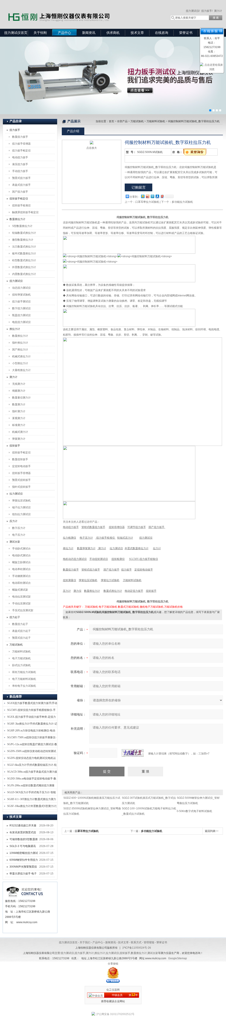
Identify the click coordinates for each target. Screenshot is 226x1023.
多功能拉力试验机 (182, 201)
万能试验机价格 (173, 606)
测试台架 (14, 541)
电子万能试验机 (21, 658)
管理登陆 (149, 942)
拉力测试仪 (16, 493)
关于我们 (85, 942)
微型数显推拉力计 (22, 239)
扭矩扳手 (14, 445)
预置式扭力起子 (21, 637)
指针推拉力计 (20, 342)
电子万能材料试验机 (24, 679)
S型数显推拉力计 (22, 226)
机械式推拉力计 (21, 356)
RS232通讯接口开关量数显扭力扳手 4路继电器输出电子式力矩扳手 (23, 826)
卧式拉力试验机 (21, 665)
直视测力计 (18, 418)
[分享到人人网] (157, 196)
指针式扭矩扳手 (21, 486)
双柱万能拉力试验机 (24, 672)
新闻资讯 (88, 33)
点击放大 (91, 147)
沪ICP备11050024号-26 (136, 947)
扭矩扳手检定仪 (18, 198)
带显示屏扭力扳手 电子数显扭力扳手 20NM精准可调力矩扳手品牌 (23, 874)
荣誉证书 (185, 33)
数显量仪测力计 (21, 397)
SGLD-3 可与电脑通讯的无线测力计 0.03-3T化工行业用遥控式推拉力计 (23, 847)
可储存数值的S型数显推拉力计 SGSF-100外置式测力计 (23, 840)
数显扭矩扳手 (20, 459)
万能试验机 (16, 644)
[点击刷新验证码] (133, 753)
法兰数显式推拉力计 (24, 246)
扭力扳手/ (207, 10)
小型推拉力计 (20, 363)
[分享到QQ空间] (142, 196)
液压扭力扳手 (20, 164)
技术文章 (137, 33)
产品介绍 (73, 131)
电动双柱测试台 (21, 582)
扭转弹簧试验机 (21, 294)
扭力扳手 (14, 130)
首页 (111, 121)
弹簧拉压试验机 (21, 500)
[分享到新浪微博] (147, 196)
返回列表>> (211, 831)
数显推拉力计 (17, 219)
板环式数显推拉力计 (24, 253)
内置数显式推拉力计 (24, 274)
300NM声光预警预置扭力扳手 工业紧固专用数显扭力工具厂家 (23, 867)
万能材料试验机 (21, 651)
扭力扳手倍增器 (21, 143)
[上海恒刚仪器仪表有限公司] (67, 10)
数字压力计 (18, 528)
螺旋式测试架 (20, 589)
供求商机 (113, 33)
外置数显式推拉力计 (24, 267)
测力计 (218, 10)
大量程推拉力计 (21, 370)
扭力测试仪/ (193, 10)
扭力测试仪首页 (15, 33)
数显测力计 (18, 404)
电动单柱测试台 (21, 569)
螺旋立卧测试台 (21, 562)
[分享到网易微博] (162, 196)
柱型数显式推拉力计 (24, 260)
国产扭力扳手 (20, 191)
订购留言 (139, 187)
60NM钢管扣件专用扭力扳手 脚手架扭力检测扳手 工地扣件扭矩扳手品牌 (23, 860)
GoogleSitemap (177, 958)
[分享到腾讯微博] (152, 196)
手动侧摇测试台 (21, 576)
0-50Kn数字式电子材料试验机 (194, 811)
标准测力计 (18, 425)
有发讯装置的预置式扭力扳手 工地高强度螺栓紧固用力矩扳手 (23, 833)
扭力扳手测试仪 (21, 301)
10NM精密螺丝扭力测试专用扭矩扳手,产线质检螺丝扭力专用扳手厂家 (23, 853)
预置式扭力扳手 (21, 178)
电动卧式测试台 (21, 555)
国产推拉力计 (20, 349)
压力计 (13, 521)
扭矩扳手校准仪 (21, 205)
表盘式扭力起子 (21, 630)
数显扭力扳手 (20, 136)
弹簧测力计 (18, 438)
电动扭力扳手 (20, 157)
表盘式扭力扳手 (21, 184)
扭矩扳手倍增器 (21, 473)
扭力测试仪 (16, 280)
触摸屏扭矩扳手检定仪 (25, 212)
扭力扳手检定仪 (21, 150)
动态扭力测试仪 (21, 287)
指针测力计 (18, 411)
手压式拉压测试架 (22, 610)
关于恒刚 (40, 33)
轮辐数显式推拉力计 (24, 232)
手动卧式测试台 (21, 548)
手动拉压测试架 (21, 603)
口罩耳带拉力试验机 (147, 201)
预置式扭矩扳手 (21, 480)
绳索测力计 (18, 390)
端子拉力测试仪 (21, 507)
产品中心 (64, 33)
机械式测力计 (20, 431)
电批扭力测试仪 (21, 322)
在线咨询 (161, 33)
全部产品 (122, 121)
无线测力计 (18, 383)
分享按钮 (113, 963)
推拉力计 (14, 329)
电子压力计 (18, 534)
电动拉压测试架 (21, 596)
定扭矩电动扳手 (21, 466)
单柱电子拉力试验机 (24, 685)
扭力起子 (14, 617)
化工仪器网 (113, 989)
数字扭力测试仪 (21, 308)
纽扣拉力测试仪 (21, 514)
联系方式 (136, 942)
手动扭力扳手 (20, 171)
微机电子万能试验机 (152, 606)
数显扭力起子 (20, 624)
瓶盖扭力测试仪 (21, 315)
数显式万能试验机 (128, 606)
